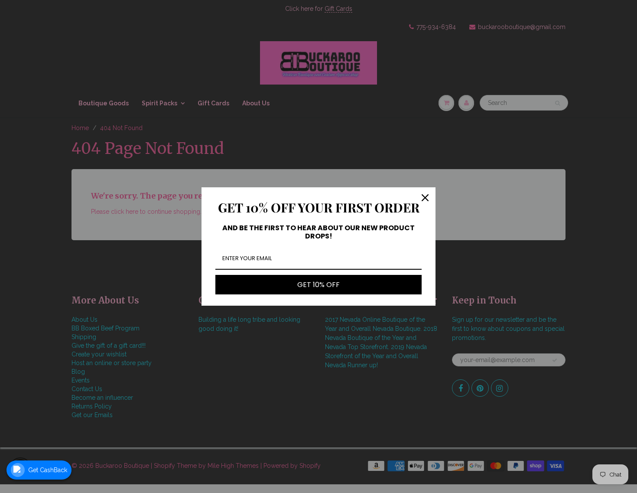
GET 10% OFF (318, 285)
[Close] (425, 197)
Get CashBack (47, 470)
